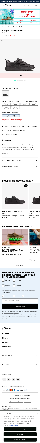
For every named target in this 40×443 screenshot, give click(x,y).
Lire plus (5, 153)
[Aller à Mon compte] (29, 5)
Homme (33, 20)
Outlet (9, 27)
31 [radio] (15, 108)
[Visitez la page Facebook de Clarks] (4, 379)
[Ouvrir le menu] (36, 5)
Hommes (18, 280)
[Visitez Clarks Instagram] (9, 379)
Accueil (4, 27)
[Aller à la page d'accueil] (7, 5)
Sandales (20, 23)
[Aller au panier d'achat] (32, 5)
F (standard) (11, 116)
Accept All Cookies (20, 439)
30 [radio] (6, 108)
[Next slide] (35, 260)
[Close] (37, 413)
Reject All (20, 434)
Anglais (27, 296)
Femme (20, 20)
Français (18, 296)
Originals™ (33, 23)
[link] (15, 202)
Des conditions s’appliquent (11, 313)
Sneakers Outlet (18, 27)
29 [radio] (24, 104)
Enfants (7, 285)
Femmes (7, 280)
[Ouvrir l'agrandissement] (2, 40)
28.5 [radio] (15, 104)
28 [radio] (6, 104)
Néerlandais (8, 296)
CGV (10, 395)
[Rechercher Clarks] (25, 5)
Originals (18, 285)
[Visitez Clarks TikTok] (13, 379)
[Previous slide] (30, 260)
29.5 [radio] (33, 104)
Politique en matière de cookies (20, 398)
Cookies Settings (20, 429)
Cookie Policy (13, 425)
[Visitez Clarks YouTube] (18, 379)
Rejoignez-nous (20, 306)
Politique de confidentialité (22, 395)
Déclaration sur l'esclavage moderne (20, 402)
